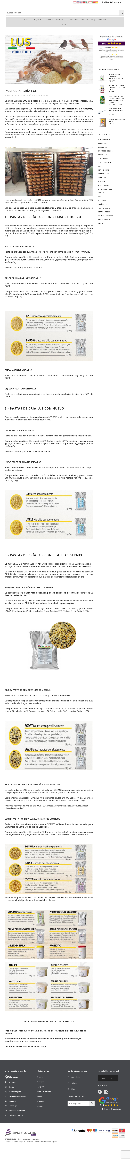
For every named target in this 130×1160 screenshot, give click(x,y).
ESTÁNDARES (103, 174)
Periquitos (41, 1082)
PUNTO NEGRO (104, 208)
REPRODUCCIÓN (104, 212)
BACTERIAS (102, 147)
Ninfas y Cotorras (44, 1092)
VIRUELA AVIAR (104, 219)
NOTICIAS (102, 200)
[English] (77, 2)
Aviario (65, 24)
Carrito (11, 1087)
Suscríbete (106, 1078)
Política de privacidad (17, 1110)
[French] (81, 2)
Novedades (73, 19)
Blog (93, 19)
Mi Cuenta (12, 1082)
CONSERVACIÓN (104, 162)
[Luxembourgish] (90, 2)
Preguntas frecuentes (17, 1096)
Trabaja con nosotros (76, 1096)
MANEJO (101, 193)
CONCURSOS (103, 158)
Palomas (40, 1101)
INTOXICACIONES (105, 189)
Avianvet (102, 19)
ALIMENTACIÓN (25, 95)
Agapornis (41, 1087)
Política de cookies (16, 1115)
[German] (84, 2)
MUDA (100, 197)
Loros (39, 1096)
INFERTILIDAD (103, 185)
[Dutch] (74, 2)
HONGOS (101, 181)
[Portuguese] (93, 2)
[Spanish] (96, 2)
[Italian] (87, 2)
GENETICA (102, 178)
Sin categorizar (105, 216)
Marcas (59, 19)
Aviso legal (13, 1106)
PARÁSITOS (102, 204)
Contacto (12, 1101)
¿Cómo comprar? (15, 1092)
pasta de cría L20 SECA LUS (36, 451)
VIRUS (100, 223)
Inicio (26, 19)
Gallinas (50, 19)
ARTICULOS (103, 143)
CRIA (100, 166)
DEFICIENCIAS (103, 170)
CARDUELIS (102, 155)
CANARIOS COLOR (105, 151)
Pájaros (37, 19)
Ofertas (84, 19)
